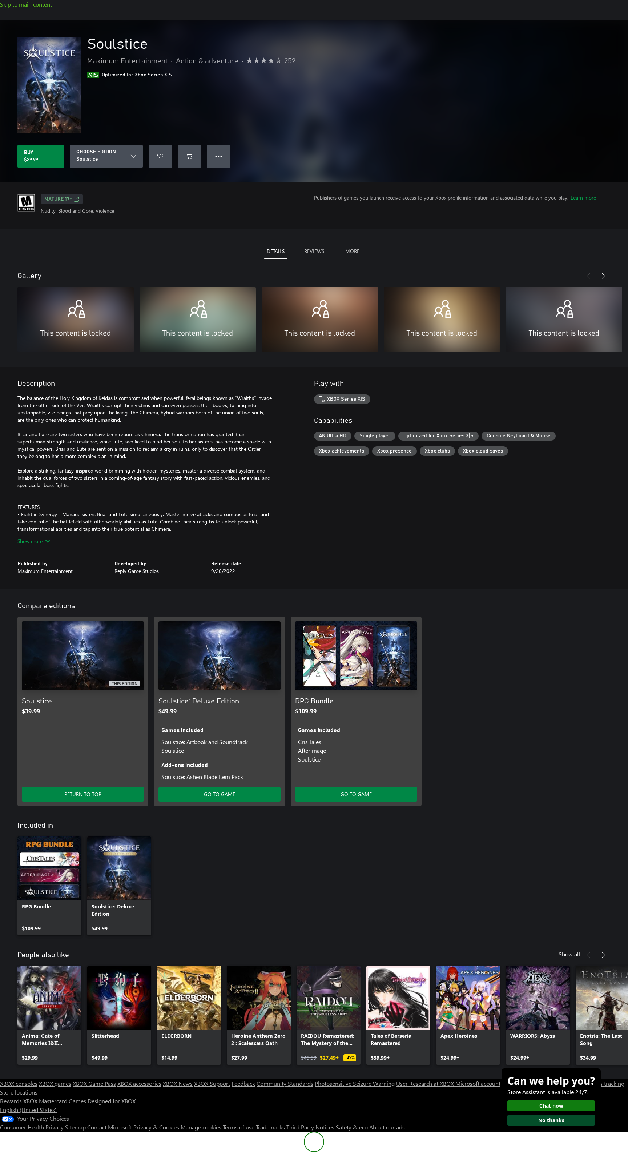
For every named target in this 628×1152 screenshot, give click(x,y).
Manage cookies (201, 1127)
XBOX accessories (139, 1083)
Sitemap (75, 1127)
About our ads (387, 1127)
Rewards (11, 1101)
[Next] (603, 276)
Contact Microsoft (109, 1127)
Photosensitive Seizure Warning (355, 1083)
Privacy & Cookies (156, 1127)
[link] (49, 885)
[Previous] (588, 276)
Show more (30, 541)
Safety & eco (352, 1127)
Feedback (243, 1083)
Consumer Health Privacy (32, 1127)
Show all (569, 954)
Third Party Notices (310, 1127)
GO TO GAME (219, 794)
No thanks (551, 1120)
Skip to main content (26, 4)
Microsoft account (477, 1083)
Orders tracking (604, 1083)
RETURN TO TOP (82, 794)
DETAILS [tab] (276, 251)
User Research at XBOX (425, 1083)
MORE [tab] (352, 251)
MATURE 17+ (58, 199)
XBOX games (55, 1083)
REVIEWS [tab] (314, 251)
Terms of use (238, 1127)
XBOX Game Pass (94, 1083)
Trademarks (270, 1127)
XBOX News (178, 1083)
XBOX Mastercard (45, 1101)
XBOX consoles (18, 1083)
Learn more (583, 197)
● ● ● (218, 156)
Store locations (18, 1092)
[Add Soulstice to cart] (189, 156)
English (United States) (28, 1109)
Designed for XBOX (112, 1101)
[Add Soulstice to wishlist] (160, 156)
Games (77, 1101)
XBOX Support (212, 1083)
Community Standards (285, 1083)
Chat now (551, 1105)
